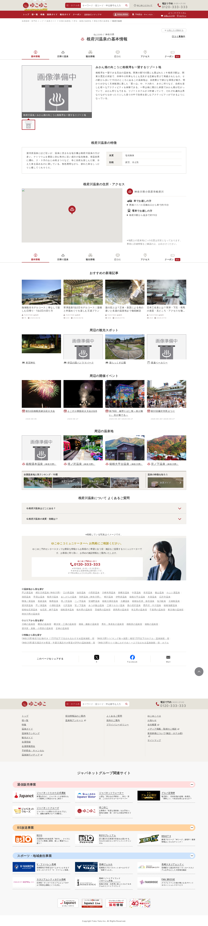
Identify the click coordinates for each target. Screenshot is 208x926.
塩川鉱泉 (161, 601)
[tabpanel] (57, 91)
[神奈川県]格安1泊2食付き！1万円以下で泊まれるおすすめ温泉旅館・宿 (58, 638)
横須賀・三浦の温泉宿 (65, 624)
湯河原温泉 (27, 605)
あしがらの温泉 (69, 596)
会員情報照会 (28, 746)
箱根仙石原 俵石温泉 (143, 601)
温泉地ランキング (31, 733)
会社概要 (152, 724)
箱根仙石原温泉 (29, 609)
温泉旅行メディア (92, 14)
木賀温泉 (152, 596)
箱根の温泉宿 (151, 624)
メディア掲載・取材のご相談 (162, 729)
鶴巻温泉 (53, 601)
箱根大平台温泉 (137, 596)
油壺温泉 (81, 592)
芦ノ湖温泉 (41, 605)
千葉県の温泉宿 (157, 609)
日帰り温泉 (63, 56)
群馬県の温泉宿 (121, 609)
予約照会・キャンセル (33, 750)
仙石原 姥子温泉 (49, 609)
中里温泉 (136, 592)
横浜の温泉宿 (44, 624)
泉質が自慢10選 (67, 482)
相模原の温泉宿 (134, 624)
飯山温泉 (159, 592)
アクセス (145, 56)
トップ (26, 14)
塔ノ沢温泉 (66, 601)
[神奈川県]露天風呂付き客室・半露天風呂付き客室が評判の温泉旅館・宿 (58, 642)
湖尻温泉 (26, 596)
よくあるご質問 (114, 716)
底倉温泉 (42, 601)
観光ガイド (65, 14)
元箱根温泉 (174, 601)
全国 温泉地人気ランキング (38, 482)
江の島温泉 (68, 592)
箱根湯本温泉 (67, 609)
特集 (43, 14)
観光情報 (90, 56)
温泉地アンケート (74, 720)
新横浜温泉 (123, 592)
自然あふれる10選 (124, 482)
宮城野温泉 (94, 601)
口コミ (117, 56)
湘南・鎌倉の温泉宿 (89, 624)
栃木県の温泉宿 (84, 609)
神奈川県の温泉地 (101, 21)
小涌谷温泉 (55, 605)
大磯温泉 (124, 601)
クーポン (77, 14)
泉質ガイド (165, 482)
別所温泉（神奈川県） (90, 596)
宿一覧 (35, 14)
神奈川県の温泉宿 (31, 614)
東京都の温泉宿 (175, 609)
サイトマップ (154, 740)
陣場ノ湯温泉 (28, 601)
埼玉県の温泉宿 (139, 609)
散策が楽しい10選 (95, 482)
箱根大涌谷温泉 (110, 601)
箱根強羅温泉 (170, 605)
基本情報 (35, 56)
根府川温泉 (52, 596)
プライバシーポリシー (117, 724)
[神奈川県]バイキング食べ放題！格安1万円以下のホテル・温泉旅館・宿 (133, 638)
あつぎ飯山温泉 (96, 605)
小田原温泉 (94, 592)
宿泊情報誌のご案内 (75, 716)
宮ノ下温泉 (80, 605)
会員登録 (26, 741)
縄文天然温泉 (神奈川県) (48, 592)
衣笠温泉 (147, 592)
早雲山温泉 (39, 596)
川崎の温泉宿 (28, 624)
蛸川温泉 (108, 596)
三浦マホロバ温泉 (116, 605)
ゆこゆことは (154, 716)
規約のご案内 (113, 720)
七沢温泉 (67, 605)
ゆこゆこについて (144, 5)
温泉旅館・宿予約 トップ (33, 21)
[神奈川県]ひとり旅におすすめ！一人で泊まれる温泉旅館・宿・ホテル (133, 642)
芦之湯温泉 (27, 592)
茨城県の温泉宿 (103, 609)
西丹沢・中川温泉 (152, 605)
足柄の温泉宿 (62, 628)
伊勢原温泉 (121, 596)
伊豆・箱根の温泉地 (82, 21)
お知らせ (152, 720)
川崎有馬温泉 (108, 592)
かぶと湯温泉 (173, 592)
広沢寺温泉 (165, 596)
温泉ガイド (52, 14)
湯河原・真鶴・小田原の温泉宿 (37, 628)
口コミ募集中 (178, 36)
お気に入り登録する (175, 30)
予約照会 (144, 14)
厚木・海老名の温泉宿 (113, 624)
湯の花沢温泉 (134, 605)
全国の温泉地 (65, 21)
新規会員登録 (122, 14)
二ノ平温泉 (80, 601)
